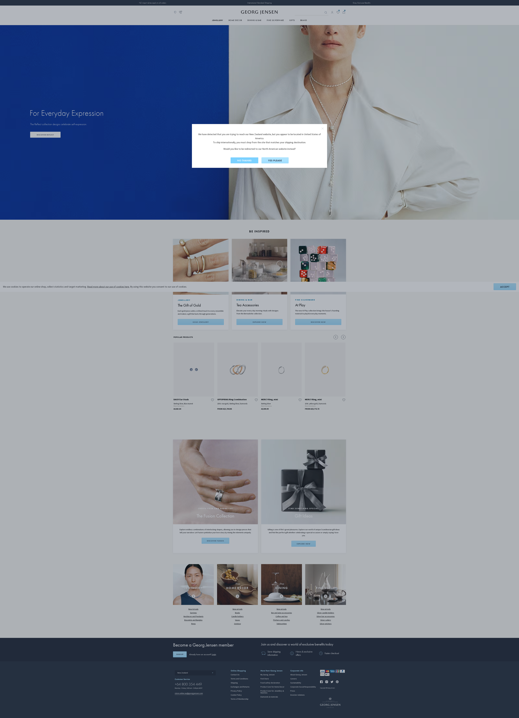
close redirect (322, 128)
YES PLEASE (275, 160)
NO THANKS (244, 160)
